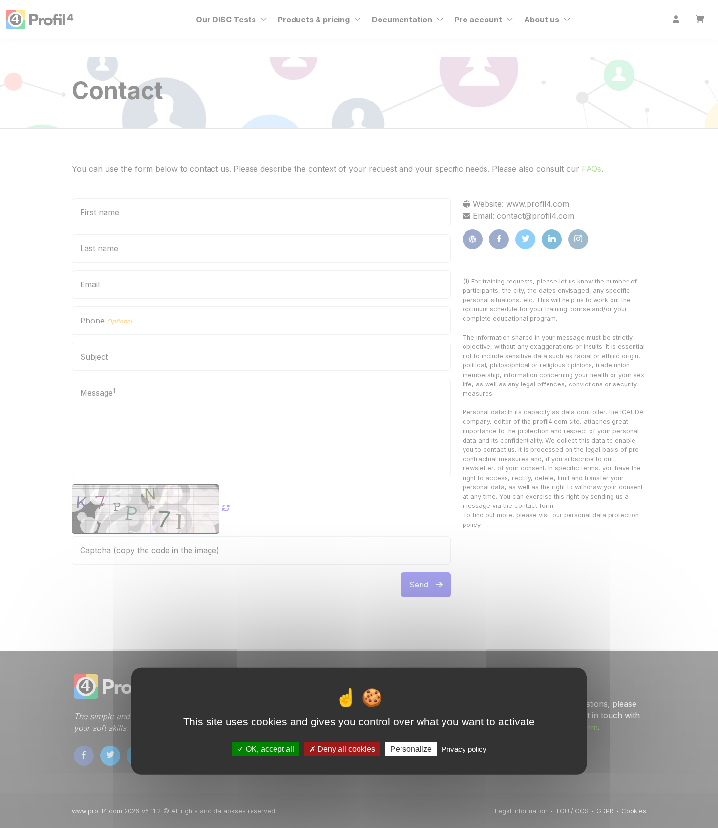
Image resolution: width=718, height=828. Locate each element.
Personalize (411, 749)
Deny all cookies (345, 749)
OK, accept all (269, 749)
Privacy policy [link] (464, 749)
